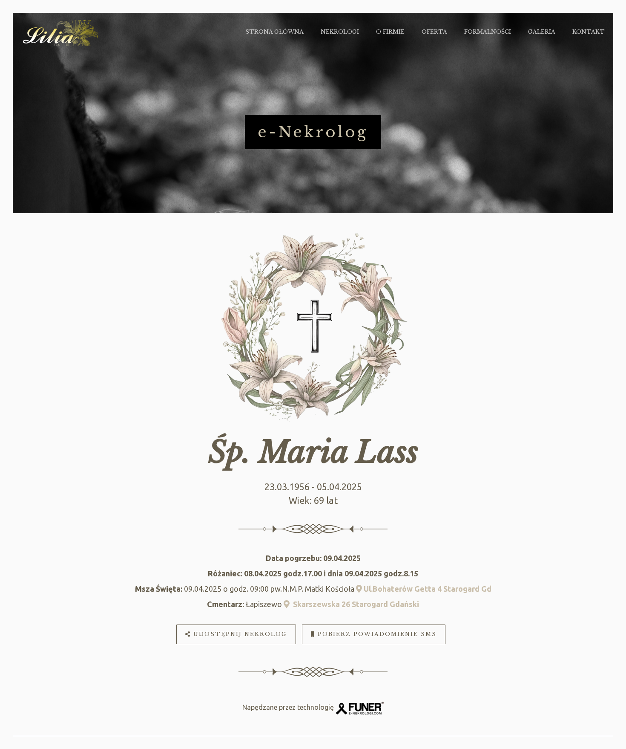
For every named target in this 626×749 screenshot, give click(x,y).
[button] (17, 732)
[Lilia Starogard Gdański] (59, 32)
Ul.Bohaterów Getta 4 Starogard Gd (426, 588)
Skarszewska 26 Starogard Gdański (354, 604)
